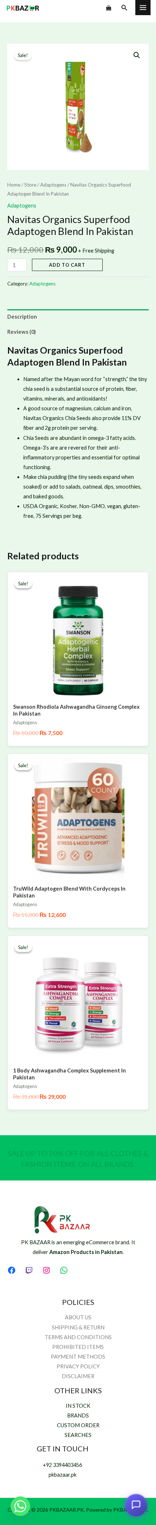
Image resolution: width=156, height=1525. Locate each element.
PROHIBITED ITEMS (78, 1347)
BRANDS (78, 1415)
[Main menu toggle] (143, 7)
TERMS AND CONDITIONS (78, 1337)
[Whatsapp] (20, 1506)
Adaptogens (53, 185)
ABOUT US (78, 1317)
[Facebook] (11, 1270)
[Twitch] (29, 1270)
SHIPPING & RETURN (78, 1327)
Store (30, 185)
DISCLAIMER (78, 1376)
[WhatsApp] (63, 1270)
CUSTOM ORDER (78, 1425)
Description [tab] (22, 317)
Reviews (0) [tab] (21, 332)
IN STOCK (78, 1406)
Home (13, 185)
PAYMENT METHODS (78, 1357)
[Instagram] (46, 1270)
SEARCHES (78, 1435)
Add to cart (67, 265)
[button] (124, 7)
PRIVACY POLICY (78, 1366)
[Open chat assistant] (136, 1505)
